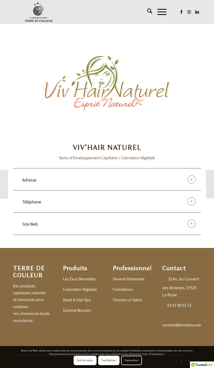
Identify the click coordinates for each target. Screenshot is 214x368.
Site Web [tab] (30, 224)
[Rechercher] (147, 12)
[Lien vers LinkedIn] (197, 12)
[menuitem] (147, 12)
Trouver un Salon (127, 300)
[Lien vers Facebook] (181, 12)
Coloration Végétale (80, 289)
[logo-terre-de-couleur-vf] (38, 12)
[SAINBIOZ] (210, 184)
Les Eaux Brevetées (79, 279)
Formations (123, 289)
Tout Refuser (109, 360)
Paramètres (131, 360)
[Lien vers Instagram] (189, 12)
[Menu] (159, 12)
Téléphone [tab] (31, 202)
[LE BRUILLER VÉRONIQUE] (4, 184)
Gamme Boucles (77, 310)
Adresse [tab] (29, 180)
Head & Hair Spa (77, 300)
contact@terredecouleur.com (187, 325)
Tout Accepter (85, 360)
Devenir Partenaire (129, 279)
